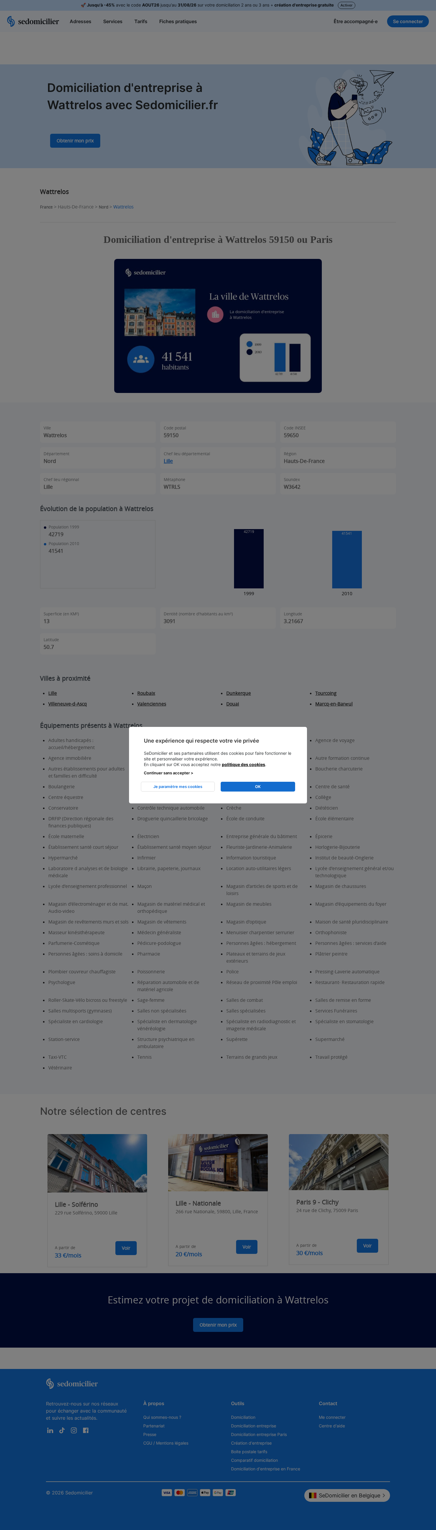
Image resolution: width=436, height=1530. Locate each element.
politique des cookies (243, 764)
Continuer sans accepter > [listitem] (168, 772)
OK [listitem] (258, 786)
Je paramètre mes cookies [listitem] (177, 786)
